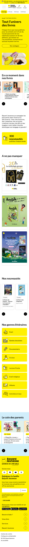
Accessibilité (4, 540)
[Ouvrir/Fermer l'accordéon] (25, 514)
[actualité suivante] (25, 103)
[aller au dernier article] (3, 450)
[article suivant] (25, 450)
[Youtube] (15, 472)
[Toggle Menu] (4, 7)
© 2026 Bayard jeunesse (7, 538)
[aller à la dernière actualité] (3, 103)
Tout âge (4, 11)
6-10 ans (16, 11)
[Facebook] (10, 472)
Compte (25, 7)
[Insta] (4, 472)
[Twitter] (21, 472)
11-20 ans (23, 11)
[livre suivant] (25, 314)
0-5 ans (10, 11)
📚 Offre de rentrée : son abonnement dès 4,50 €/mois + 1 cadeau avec (14, 1)
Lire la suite (6, 500)
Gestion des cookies (6, 534)
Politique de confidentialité (8, 536)
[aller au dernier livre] (3, 314)
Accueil (3, 18)
